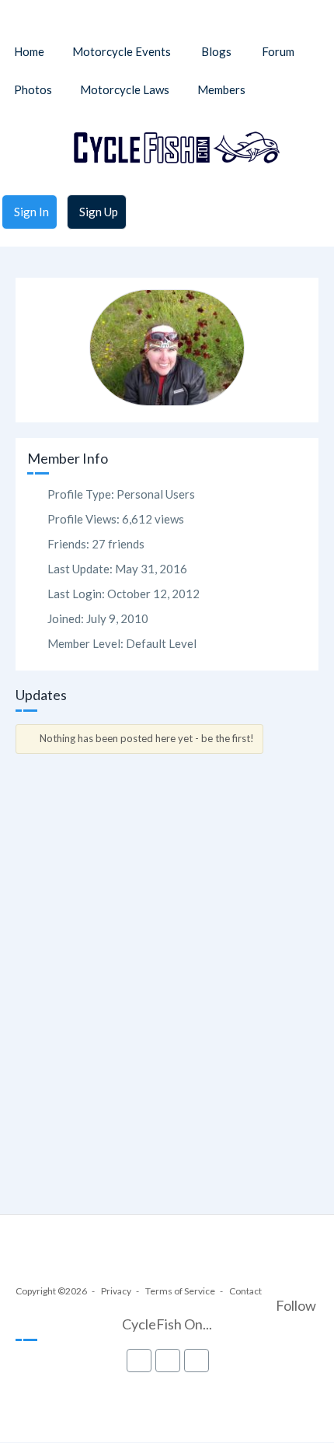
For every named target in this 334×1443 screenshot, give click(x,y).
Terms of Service (180, 1291)
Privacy (116, 1291)
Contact (245, 1291)
